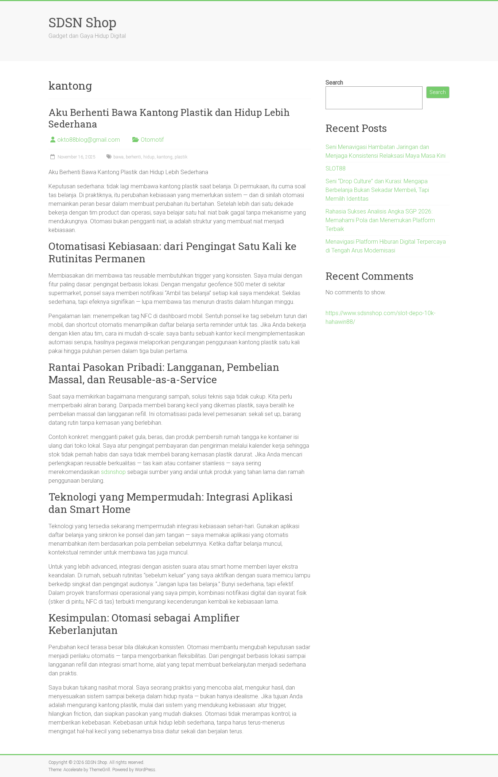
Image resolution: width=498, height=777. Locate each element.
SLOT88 (336, 168)
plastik (181, 157)
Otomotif (152, 139)
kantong (164, 157)
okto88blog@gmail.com (88, 139)
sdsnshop (113, 471)
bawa (118, 157)
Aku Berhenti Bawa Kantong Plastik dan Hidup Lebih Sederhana (169, 118)
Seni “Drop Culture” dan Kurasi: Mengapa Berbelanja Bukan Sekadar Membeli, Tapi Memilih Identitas (377, 190)
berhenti (133, 157)
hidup (149, 157)
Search (334, 82)
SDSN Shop (82, 22)
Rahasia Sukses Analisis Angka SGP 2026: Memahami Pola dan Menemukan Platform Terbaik (380, 220)
